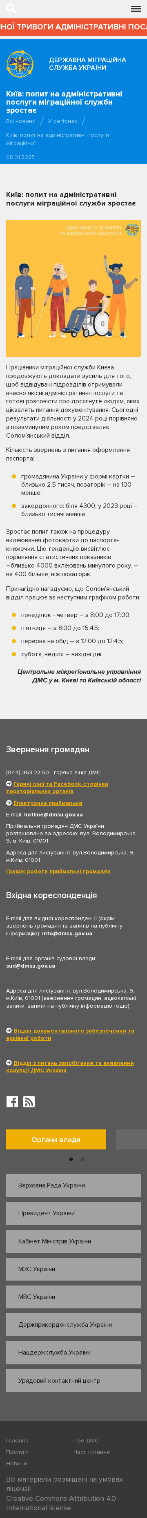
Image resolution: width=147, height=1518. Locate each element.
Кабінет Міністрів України (54, 1241)
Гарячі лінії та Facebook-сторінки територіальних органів (57, 787)
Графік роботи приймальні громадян (58, 871)
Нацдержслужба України (54, 1352)
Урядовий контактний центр (59, 1381)
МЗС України (36, 1269)
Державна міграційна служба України (87, 64)
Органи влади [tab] (55, 1139)
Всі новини (21, 121)
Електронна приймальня (47, 803)
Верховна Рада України (51, 1185)
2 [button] (82, 1160)
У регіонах (62, 121)
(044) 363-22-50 (27, 772)
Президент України (46, 1213)
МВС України (36, 1297)
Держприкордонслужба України (65, 1325)
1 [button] (71, 1160)
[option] (61, 1141)
